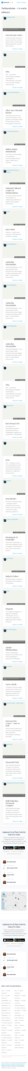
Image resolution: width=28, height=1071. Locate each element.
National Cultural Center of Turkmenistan (13, 190)
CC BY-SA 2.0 (21, 183)
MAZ (8, 460)
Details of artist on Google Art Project (11, 29)
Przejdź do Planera (21, 2)
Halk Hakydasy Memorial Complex (12, 803)
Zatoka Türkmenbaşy (12, 648)
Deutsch (15, 418)
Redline (15, 455)
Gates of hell (11, 684)
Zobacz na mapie (17, 49)
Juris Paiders (16, 532)
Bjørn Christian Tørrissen (13, 604)
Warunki (7, 1063)
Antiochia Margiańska (11, 263)
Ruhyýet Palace (12, 576)
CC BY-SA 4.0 (21, 604)
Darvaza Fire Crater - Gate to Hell (13, 723)
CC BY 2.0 (22, 66)
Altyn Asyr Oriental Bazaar (14, 111)
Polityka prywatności (11, 1065)
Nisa (7, 71)
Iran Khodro (11, 498)
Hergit (16, 144)
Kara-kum (10, 229)
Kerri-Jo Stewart (15, 571)
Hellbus (16, 224)
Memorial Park (12, 762)
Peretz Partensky (14, 183)
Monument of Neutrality (12, 538)
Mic (18, 493)
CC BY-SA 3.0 (21, 144)
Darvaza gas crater (14, 35)
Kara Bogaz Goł (12, 423)
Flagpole (9, 609)
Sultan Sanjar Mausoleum (11, 150)
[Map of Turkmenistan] (14, 901)
